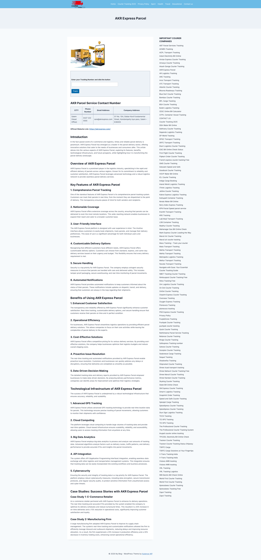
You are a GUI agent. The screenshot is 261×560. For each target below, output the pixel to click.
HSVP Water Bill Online (168, 174)
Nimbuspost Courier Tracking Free (173, 277)
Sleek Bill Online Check (168, 385)
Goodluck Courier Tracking (170, 170)
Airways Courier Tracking (169, 63)
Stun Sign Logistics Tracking (170, 413)
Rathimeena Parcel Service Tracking (174, 333)
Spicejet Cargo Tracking (169, 402)
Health (160, 4)
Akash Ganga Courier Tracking (171, 66)
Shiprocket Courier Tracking (170, 364)
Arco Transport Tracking (169, 80)
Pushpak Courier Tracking (169, 322)
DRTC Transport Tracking (169, 143)
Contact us (188, 4)
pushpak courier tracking (169, 326)
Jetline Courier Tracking (169, 191)
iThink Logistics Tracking (169, 188)
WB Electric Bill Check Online (171, 475)
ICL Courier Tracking (167, 177)
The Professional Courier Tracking (173, 426)
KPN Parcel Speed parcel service (172, 208)
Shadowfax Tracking (167, 361)
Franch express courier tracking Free (174, 160)
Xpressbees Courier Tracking (171, 485)
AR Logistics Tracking (168, 73)
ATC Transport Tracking (169, 84)
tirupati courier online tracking (171, 433)
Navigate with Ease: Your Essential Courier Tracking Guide (173, 269)
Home (113, 4)
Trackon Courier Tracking (169, 440)
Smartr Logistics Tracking (169, 392)
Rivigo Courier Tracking (168, 340)
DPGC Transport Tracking (169, 139)
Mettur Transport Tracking (170, 260)
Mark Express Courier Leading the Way (175, 233)
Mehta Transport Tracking (169, 250)
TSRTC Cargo (164, 447)
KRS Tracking (164, 215)
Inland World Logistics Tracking (172, 184)
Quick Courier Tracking (168, 329)
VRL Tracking (164, 468)
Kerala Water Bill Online (168, 201)
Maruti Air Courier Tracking (170, 236)
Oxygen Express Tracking (169, 302)
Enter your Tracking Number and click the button (90, 80)
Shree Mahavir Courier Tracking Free (174, 371)
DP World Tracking (166, 136)
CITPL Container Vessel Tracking (172, 115)
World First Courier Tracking (170, 478)
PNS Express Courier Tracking (171, 312)
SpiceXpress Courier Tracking (171, 406)
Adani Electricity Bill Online (170, 56)
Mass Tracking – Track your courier (173, 243)
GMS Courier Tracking (168, 163)
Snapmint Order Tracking (169, 395)
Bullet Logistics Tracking (169, 108)
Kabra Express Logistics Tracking (172, 195)
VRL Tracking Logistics (168, 472)
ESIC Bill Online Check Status (171, 150)
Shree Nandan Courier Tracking (172, 378)
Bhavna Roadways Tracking (170, 91)
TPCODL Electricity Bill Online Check (174, 437)
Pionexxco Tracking (167, 305)
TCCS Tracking (165, 416)
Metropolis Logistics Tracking (171, 257)
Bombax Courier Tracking (169, 98)
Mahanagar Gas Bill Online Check (173, 229)
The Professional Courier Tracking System (176, 430)
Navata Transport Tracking (170, 264)
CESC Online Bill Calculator (170, 111)
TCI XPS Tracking (166, 419)
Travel (167, 4)
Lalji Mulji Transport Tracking (171, 219)
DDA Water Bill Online (168, 125)
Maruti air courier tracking (169, 240)
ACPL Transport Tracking (169, 53)
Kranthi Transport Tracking (170, 212)
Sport (153, 4)
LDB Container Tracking (169, 222)
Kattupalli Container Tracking (171, 198)
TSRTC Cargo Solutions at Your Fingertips (176, 451)
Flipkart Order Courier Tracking (172, 156)
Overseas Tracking (167, 298)
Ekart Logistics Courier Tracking (172, 146)
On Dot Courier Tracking (169, 288)
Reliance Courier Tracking (169, 336)
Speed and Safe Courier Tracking (173, 399)
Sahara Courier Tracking (169, 347)
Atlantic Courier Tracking (169, 87)
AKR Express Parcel (167, 70)
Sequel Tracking (165, 357)
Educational (177, 4)
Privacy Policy (143, 4)
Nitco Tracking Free (167, 281)
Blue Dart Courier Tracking (170, 94)
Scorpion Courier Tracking (169, 350)
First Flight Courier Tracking (170, 153)
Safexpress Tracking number (171, 343)
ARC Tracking (164, 77)
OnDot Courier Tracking (168, 291)
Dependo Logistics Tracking (170, 132)
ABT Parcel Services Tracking (171, 46)
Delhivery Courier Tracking (170, 129)
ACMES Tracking (166, 49)
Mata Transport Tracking (169, 247)
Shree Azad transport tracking (171, 368)
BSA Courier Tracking (168, 104)
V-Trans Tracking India (168, 454)
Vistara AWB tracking (168, 461)
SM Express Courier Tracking (171, 388)
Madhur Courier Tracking (169, 226)
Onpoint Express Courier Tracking (173, 295)
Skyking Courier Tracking (169, 381)
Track (75, 91)
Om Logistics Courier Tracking (171, 284)
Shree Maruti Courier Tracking (171, 375)
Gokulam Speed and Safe (169, 167)
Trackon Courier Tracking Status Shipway (176, 444)
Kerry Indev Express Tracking (171, 205)
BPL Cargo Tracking (167, 101)
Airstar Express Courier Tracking (172, 59)
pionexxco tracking (167, 309)
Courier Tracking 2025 (127, 4)
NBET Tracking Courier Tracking (172, 274)
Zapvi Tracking (165, 492)
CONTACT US (165, 118)
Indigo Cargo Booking (168, 181)
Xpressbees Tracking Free (170, 489)
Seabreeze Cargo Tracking (170, 354)
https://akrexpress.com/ (100, 129)
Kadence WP (147, 554)
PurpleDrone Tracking (168, 319)
